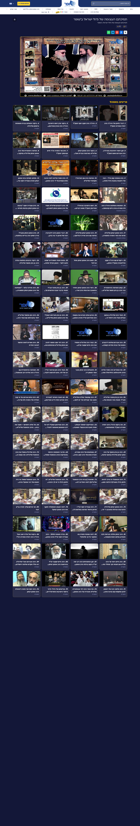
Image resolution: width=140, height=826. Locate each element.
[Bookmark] (14, 19)
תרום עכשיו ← (23, 3)
